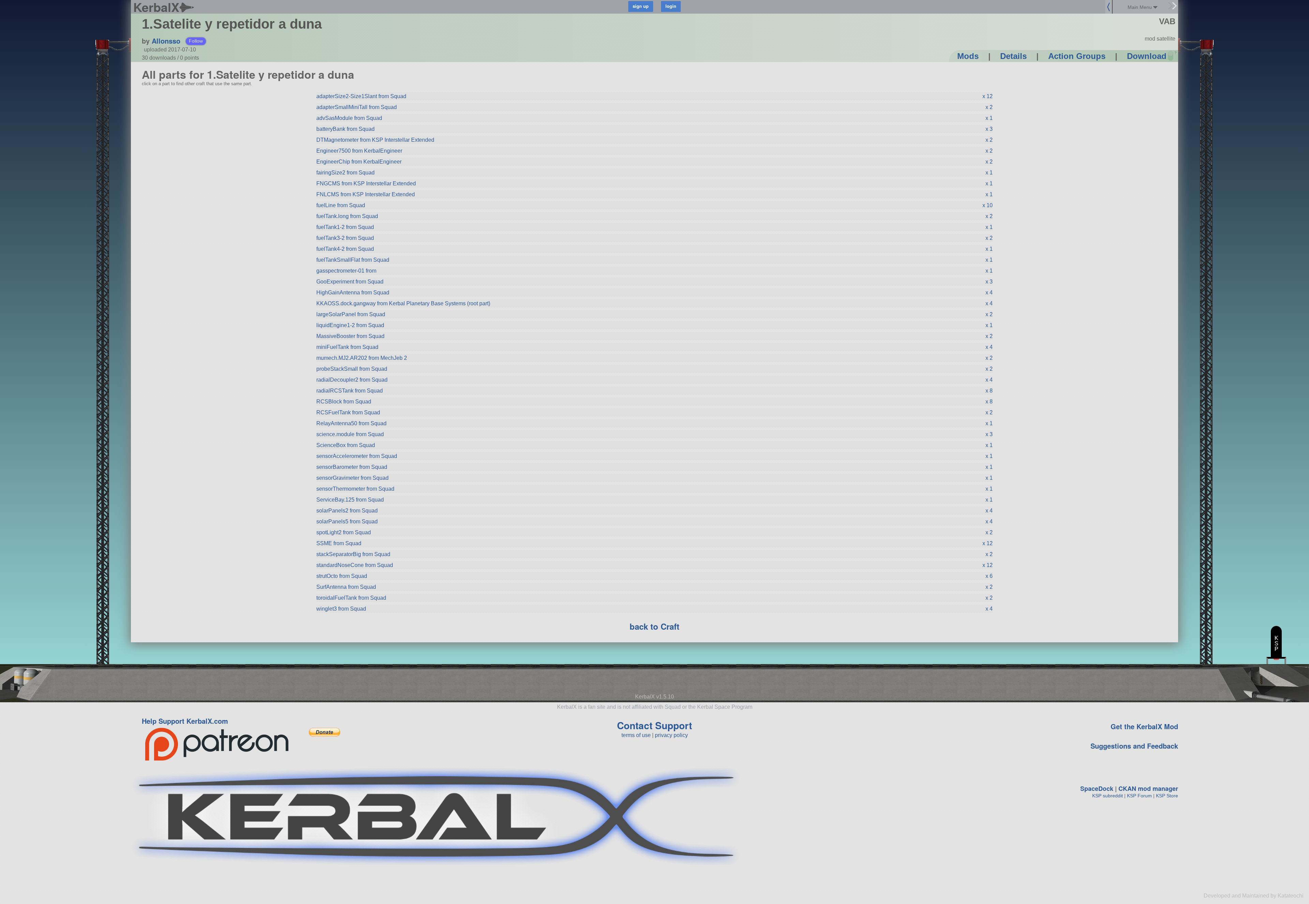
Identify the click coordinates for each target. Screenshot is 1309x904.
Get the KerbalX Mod (1144, 726)
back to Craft (654, 626)
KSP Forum (1139, 795)
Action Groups (1076, 56)
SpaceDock (1096, 788)
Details (1013, 56)
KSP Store (1167, 795)
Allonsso (166, 41)
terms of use (636, 735)
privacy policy (671, 735)
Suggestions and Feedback (1134, 746)
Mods (968, 56)
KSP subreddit (1107, 795)
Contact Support (654, 725)
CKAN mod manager (1148, 788)
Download (1147, 56)
